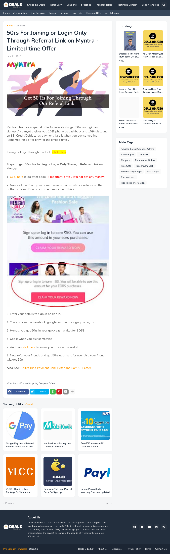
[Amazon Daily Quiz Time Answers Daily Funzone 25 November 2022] (153, 76)
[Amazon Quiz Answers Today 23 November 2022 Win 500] (153, 107)
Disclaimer (117, 549)
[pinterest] (164, 527)
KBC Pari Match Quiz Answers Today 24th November (153, 55)
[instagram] (156, 527)
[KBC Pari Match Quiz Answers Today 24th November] (153, 40)
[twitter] (142, 527)
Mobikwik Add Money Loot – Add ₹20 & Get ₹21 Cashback (57, 445)
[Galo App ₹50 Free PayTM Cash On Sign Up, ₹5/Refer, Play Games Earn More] (57, 471)
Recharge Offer (94, 13)
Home (6, 13)
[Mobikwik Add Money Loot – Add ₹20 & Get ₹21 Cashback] (57, 425)
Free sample (153, 171)
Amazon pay (127, 154)
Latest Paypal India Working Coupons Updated (95, 491)
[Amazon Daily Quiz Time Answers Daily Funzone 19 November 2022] (129, 76)
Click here (16, 177)
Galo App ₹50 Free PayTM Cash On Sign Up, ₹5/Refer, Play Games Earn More (57, 491)
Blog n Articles (150, 4)
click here (29, 347)
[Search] (164, 5)
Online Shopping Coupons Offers (38, 383)
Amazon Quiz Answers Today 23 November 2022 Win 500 (152, 122)
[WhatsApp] (53, 391)
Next (108, 503)
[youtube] (149, 527)
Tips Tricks (77, 13)
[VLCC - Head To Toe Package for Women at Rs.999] (20, 471)
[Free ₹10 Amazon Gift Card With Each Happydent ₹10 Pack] (95, 425)
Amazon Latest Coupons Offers (137, 149)
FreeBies (86, 4)
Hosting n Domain (127, 4)
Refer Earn (56, 4)
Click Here (59, 152)
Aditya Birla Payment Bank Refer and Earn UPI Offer (55, 368)
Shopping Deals (36, 4)
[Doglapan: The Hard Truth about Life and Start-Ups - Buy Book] (129, 40)
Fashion (53, 13)
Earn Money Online (145, 160)
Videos (64, 13)
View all (29, 404)
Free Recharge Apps (131, 171)
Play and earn (128, 177)
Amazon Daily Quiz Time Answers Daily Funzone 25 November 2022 (153, 91)
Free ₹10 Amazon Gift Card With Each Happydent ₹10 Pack (92, 445)
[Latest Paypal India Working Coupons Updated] (95, 471)
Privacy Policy (134, 549)
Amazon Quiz (20, 13)
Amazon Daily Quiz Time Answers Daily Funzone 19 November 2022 (129, 91)
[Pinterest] (59, 391)
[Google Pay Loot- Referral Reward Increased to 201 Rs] (20, 425)
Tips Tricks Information (133, 182)
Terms (148, 549)
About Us (103, 549)
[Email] (66, 391)
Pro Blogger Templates (15, 549)
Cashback (20, 26)
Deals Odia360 (85, 549)
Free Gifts (126, 165)
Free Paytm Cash (145, 165)
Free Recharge (104, 4)
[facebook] (134, 527)
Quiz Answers (38, 13)
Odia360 (33, 549)
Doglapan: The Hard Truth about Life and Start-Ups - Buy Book (129, 55)
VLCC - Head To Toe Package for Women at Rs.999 (18, 491)
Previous (9, 503)
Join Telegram (112, 13)
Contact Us (161, 549)
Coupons (72, 4)
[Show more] (72, 391)
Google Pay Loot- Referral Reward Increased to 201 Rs (20, 445)
